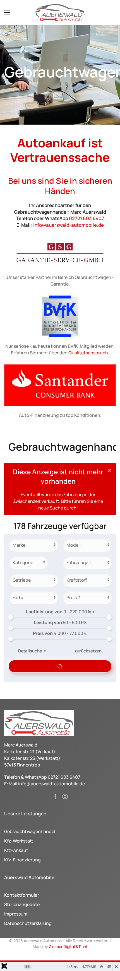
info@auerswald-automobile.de (68, 225)
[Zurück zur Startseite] (60, 12)
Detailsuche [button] (30, 651)
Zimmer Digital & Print (68, 946)
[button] (7, 12)
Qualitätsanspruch (88, 353)
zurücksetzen (88, 651)
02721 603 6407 (86, 218)
